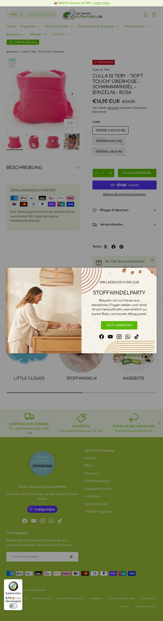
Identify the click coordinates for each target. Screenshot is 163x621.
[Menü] (20, 581)
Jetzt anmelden (119, 325)
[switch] (13, 606)
